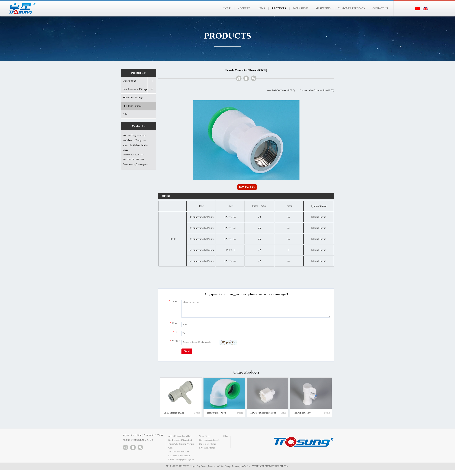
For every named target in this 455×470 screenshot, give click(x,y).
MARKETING (323, 8)
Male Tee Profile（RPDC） (284, 90)
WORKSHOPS (300, 8)
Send (186, 351)
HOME (227, 8)
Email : (175, 323)
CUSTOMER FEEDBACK (351, 8)
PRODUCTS (279, 8)
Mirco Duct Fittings (133, 97)
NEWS (261, 8)
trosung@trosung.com (138, 164)
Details (197, 413)
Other (125, 114)
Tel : (176, 332)
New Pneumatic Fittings (135, 89)
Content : (174, 301)
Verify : (175, 341)
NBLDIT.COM (282, 466)
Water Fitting (129, 81)
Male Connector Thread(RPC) (321, 90)
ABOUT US (244, 8)
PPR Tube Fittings (132, 106)
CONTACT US (380, 8)
